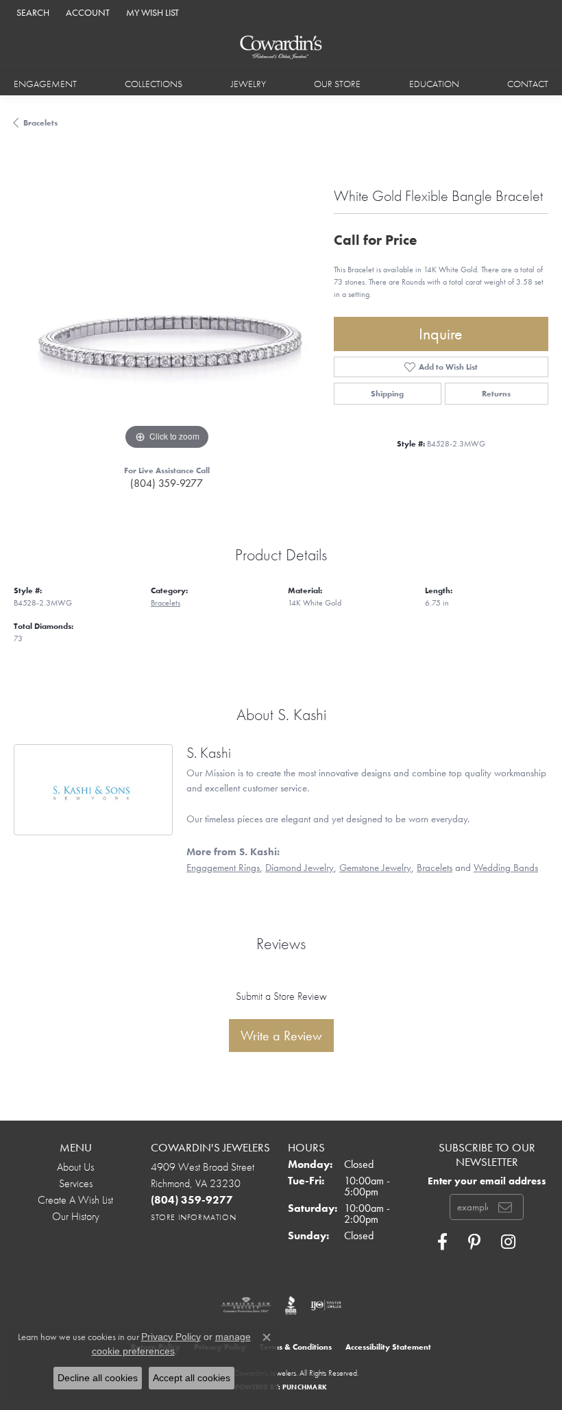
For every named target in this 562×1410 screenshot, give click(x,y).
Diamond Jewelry (299, 867)
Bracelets (40, 122)
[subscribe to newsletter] (505, 1207)
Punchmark (304, 1387)
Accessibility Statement (388, 1346)
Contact (527, 83)
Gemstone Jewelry (375, 867)
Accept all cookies (191, 1377)
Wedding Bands (506, 867)
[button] (31, 12)
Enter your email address (487, 1180)
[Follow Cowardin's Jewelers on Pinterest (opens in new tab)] (474, 1242)
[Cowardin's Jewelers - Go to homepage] (281, 47)
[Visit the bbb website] (291, 1305)
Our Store (337, 83)
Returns (496, 393)
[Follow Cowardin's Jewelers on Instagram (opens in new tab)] (508, 1242)
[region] (167, 300)
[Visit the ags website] (246, 1305)
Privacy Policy (171, 1336)
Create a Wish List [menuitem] (75, 1200)
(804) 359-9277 (166, 483)
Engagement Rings (223, 867)
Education (434, 83)
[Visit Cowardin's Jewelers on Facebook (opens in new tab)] (442, 1242)
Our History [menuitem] (75, 1216)
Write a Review (281, 1035)
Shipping (387, 393)
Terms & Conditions (296, 1346)
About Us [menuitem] (75, 1167)
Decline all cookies (98, 1377)
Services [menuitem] (76, 1183)
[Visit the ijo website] (325, 1305)
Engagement (45, 83)
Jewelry (248, 83)
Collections (153, 83)
